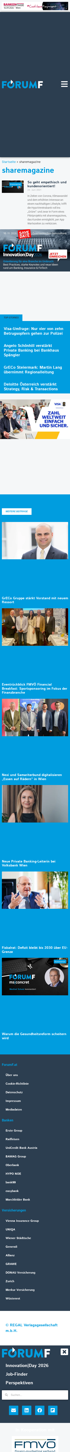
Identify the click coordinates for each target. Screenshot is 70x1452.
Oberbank (12, 1165)
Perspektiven (19, 1383)
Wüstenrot (13, 1298)
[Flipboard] (52, 1410)
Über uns (12, 1075)
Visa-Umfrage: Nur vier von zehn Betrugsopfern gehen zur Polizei (33, 331)
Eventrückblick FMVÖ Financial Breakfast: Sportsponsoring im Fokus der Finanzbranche (34, 688)
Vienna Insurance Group (22, 1221)
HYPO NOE (13, 1174)
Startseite (9, 162)
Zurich (10, 1281)
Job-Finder (17, 1374)
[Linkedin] (26, 1410)
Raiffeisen (12, 1139)
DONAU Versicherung (20, 1273)
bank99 (11, 1182)
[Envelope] (13, 1410)
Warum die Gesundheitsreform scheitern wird (34, 1036)
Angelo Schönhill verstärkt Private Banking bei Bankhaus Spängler (31, 350)
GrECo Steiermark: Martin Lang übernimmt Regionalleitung (33, 370)
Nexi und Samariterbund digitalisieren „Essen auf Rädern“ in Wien (32, 777)
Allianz (10, 1255)
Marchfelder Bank (18, 1200)
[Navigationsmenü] (64, 84)
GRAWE (11, 1264)
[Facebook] (39, 1410)
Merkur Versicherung (20, 1290)
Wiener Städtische (18, 1238)
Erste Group (14, 1131)
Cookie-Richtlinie (17, 1084)
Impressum (13, 1101)
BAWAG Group (16, 1156)
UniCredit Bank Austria (21, 1148)
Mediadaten (14, 1110)
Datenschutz (14, 1092)
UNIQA (10, 1229)
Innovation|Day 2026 (27, 1366)
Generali (11, 1247)
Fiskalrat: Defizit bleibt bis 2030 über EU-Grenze (35, 949)
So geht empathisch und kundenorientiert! (46, 184)
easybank (12, 1191)
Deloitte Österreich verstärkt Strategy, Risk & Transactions (31, 387)
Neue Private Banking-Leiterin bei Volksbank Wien (28, 863)
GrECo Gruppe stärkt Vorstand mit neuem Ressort (35, 600)
